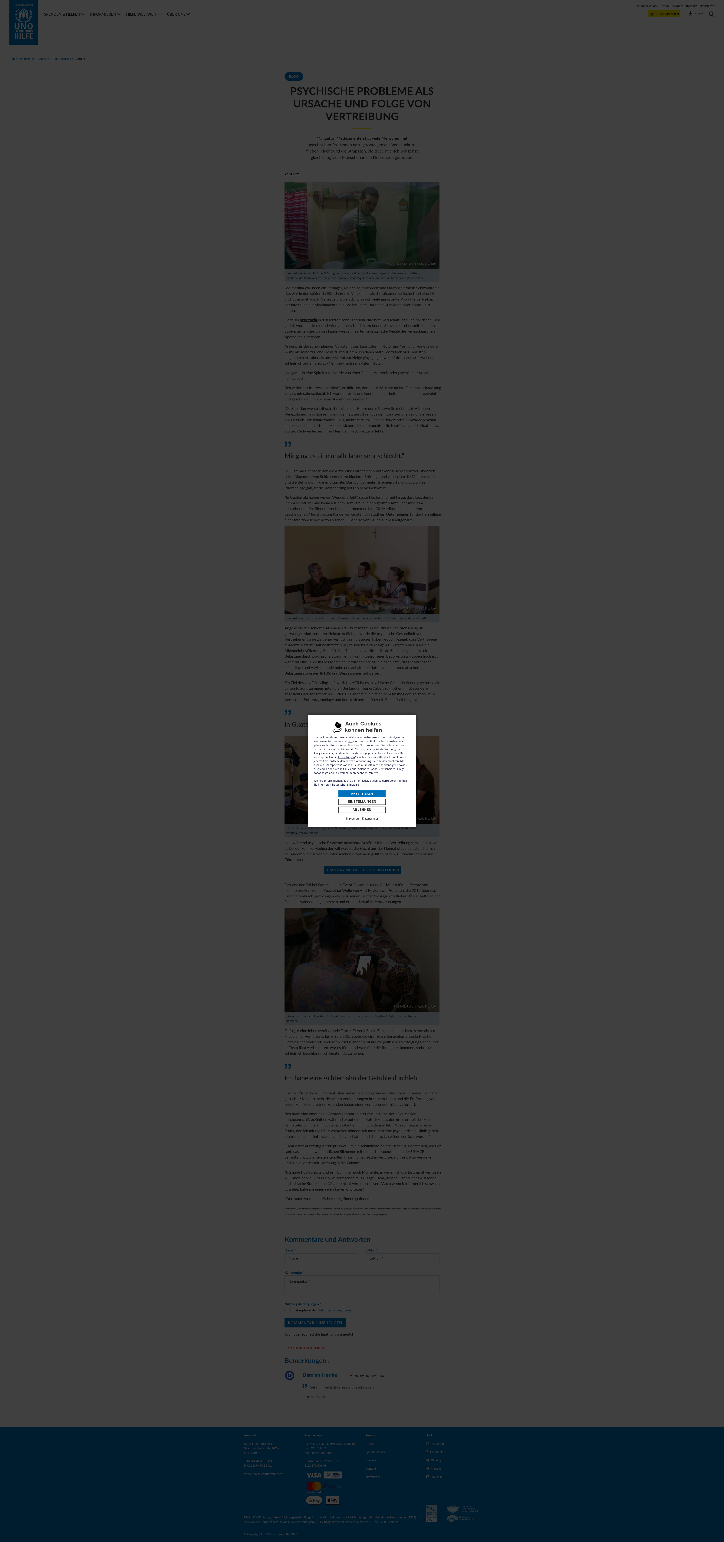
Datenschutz (370, 818)
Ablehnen (362, 809)
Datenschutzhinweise (345, 784)
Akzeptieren (362, 793)
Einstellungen (362, 801)
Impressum (353, 818)
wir (350, 741)
